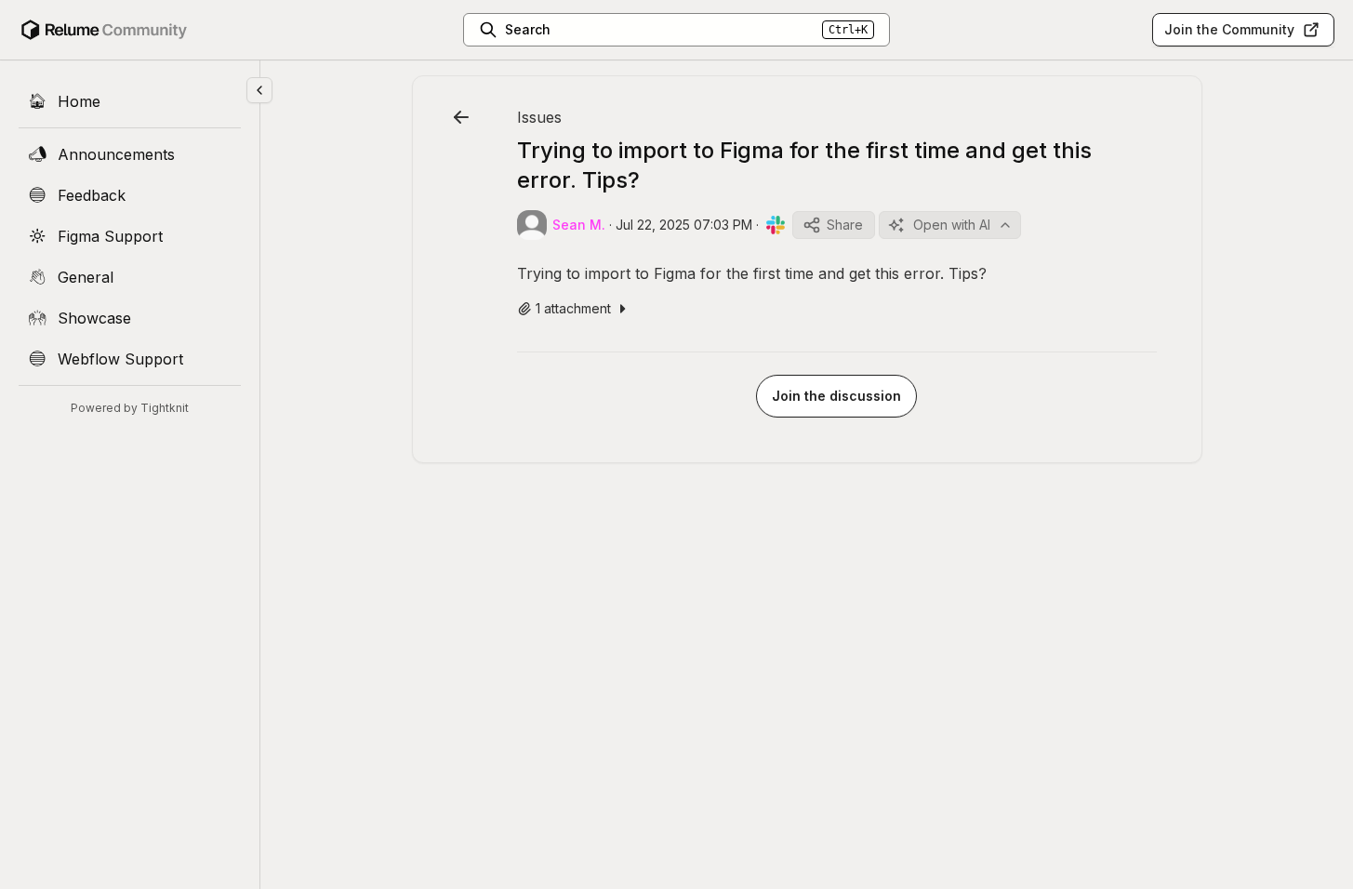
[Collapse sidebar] (259, 90)
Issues (539, 117)
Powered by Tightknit (130, 408)
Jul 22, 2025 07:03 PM (684, 224)
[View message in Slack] (776, 225)
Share (845, 224)
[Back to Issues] (461, 117)
